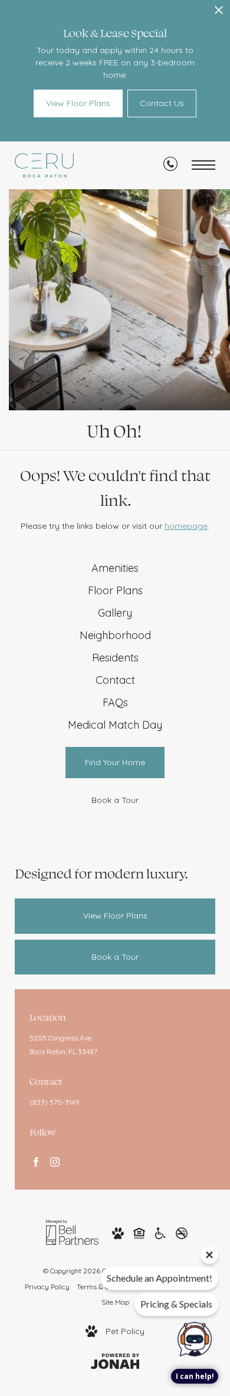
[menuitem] (115, 568)
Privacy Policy (47, 1286)
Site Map (115, 1302)
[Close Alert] (219, 13)
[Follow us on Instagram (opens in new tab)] (55, 1161)
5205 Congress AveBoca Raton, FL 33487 (63, 1044)
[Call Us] (170, 166)
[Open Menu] (203, 165)
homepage (186, 526)
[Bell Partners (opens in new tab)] (72, 1231)
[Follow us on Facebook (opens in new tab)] (36, 1161)
